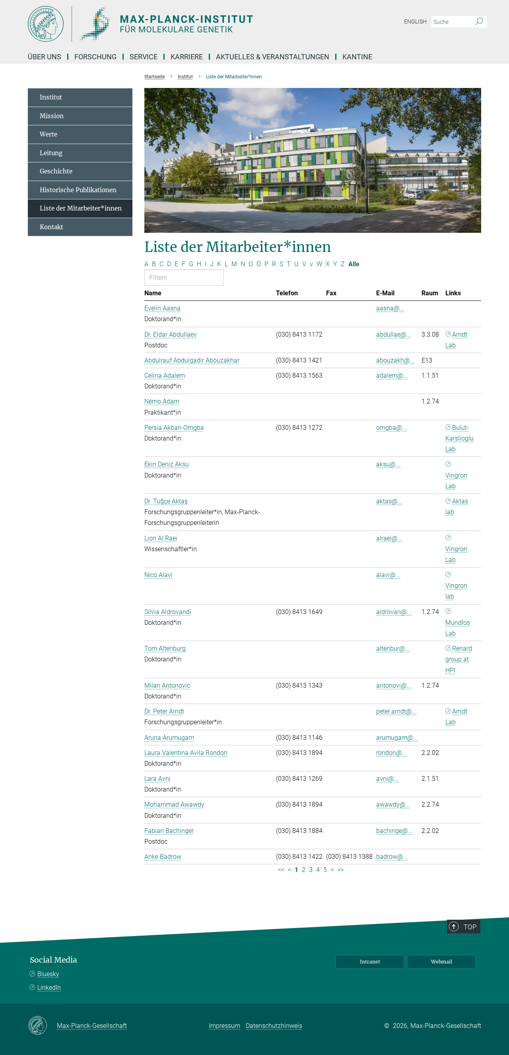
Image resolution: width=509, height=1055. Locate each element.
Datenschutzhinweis (274, 1026)
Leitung (51, 153)
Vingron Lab (456, 481)
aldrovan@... (394, 612)
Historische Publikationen (78, 190)
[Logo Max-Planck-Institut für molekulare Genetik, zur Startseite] (177, 24)
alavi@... (388, 575)
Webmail (441, 962)
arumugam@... (397, 737)
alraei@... (389, 538)
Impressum (224, 1026)
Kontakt (51, 227)
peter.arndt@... (396, 711)
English (415, 21)
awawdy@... (393, 804)
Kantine (357, 57)
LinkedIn (49, 987)
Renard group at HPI (458, 659)
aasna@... (390, 308)
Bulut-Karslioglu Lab (459, 438)
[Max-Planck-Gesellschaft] (42, 1025)
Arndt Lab (456, 340)
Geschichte (56, 171)
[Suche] (479, 21)
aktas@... (389, 501)
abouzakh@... (395, 360)
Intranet (370, 962)
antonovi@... (394, 685)
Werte (48, 134)
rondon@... (391, 753)
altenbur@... (393, 648)
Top (470, 927)
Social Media (53, 960)
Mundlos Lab (457, 628)
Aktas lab (456, 506)
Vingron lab (456, 591)
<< (281, 870)
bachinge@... (394, 831)
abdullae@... (393, 334)
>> (340, 870)
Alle (353, 264)
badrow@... (392, 856)
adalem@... (392, 375)
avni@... (387, 778)
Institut (51, 97)
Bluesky (48, 974)
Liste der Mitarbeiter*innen (81, 208)
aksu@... (388, 464)
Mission (52, 116)
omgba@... (391, 427)
